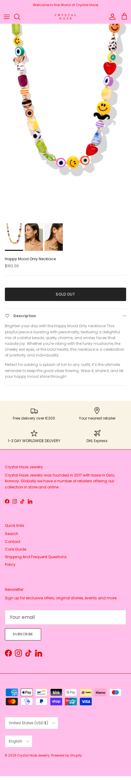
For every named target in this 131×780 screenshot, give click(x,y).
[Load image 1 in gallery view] (65, 122)
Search (11, 533)
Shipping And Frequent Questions (36, 556)
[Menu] (6, 16)
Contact (12, 541)
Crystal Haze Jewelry (33, 755)
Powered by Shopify (66, 755)
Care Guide (15, 549)
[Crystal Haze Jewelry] (65, 17)
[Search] (20, 16)
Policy (10, 564)
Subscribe (23, 634)
